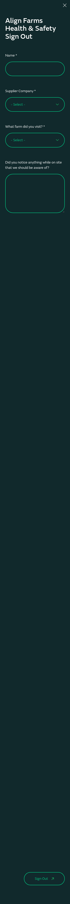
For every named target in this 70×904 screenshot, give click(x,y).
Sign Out (41, 878)
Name (11, 55)
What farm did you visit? (25, 126)
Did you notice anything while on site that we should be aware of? (33, 165)
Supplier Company (20, 91)
